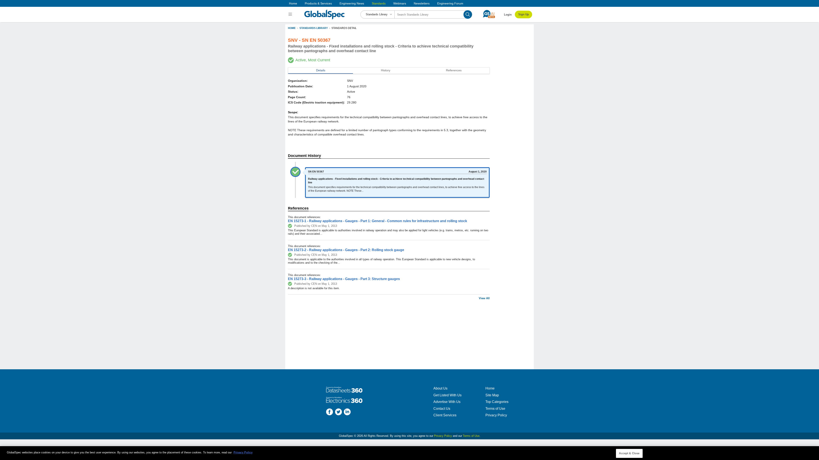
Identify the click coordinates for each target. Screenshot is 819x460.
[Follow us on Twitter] (338, 412)
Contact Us (441, 408)
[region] (409, 453)
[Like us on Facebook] (329, 412)
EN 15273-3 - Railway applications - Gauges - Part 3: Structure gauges (344, 279)
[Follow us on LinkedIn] (347, 412)
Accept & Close (629, 453)
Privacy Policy (496, 415)
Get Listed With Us (447, 395)
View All (484, 298)
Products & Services (318, 3)
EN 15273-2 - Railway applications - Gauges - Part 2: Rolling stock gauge (346, 250)
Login (508, 14)
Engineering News (352, 3)
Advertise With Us (446, 402)
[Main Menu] (291, 14)
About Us (440, 388)
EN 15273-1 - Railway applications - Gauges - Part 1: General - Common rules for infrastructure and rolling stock (377, 221)
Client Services (444, 415)
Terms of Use (495, 408)
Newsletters (422, 3)
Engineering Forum (450, 3)
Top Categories (496, 402)
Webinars (399, 3)
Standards (379, 3)
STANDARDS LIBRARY (313, 28)
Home (293, 3)
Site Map (492, 395)
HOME (292, 28)
